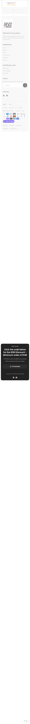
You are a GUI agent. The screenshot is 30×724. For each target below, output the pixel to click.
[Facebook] (16, 377)
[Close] (27, 346)
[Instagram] (13, 377)
